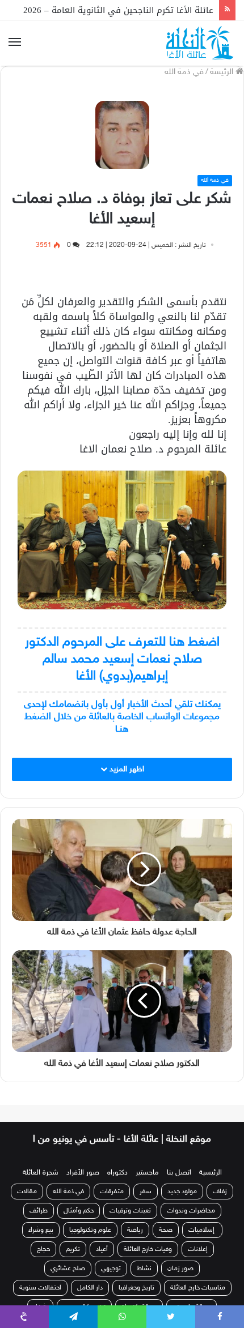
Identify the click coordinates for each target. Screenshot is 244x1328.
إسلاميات (202, 1230)
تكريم (73, 1249)
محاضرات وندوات (191, 1211)
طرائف (39, 1211)
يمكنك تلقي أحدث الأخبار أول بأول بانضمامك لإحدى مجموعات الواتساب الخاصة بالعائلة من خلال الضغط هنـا (122, 717)
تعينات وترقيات (130, 1211)
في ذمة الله (184, 72)
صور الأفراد (82, 1172)
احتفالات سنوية (40, 1288)
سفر (146, 1191)
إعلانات (198, 1249)
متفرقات (112, 1191)
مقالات (27, 1191)
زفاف (220, 1191)
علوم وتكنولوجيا (90, 1230)
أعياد (102, 1249)
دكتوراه (117, 1172)
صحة (166, 1230)
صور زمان (180, 1269)
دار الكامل (90, 1288)
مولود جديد (182, 1191)
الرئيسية (210, 1172)
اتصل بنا (179, 1172)
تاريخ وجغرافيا (136, 1288)
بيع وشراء (40, 1230)
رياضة (135, 1230)
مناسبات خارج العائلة (197, 1288)
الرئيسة (222, 72)
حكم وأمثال (79, 1211)
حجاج (43, 1249)
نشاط (144, 1269)
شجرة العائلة (40, 1172)
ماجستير (147, 1172)
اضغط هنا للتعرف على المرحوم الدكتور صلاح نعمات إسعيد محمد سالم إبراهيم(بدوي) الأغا (122, 659)
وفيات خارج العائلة (148, 1249)
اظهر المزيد (125, 769)
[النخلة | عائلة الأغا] (200, 43)
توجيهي (111, 1269)
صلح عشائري (68, 1269)
